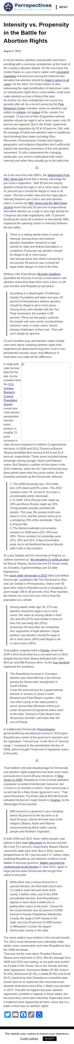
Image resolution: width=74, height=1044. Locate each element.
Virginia (55, 800)
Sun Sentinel (61, 662)
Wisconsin (35, 842)
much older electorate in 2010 (28, 575)
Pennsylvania (46, 729)
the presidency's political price (50, 559)
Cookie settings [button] (29, 1038)
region (36, 112)
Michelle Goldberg (49, 274)
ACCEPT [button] (49, 1038)
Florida (44, 650)
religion (21, 112)
